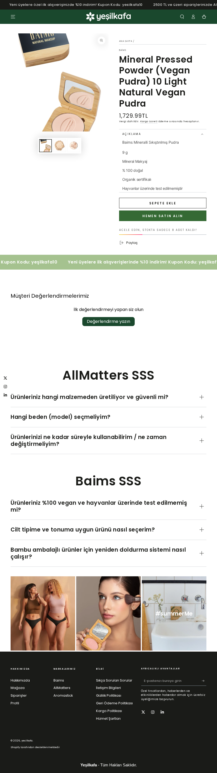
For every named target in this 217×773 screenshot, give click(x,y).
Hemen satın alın (162, 216)
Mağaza (18, 688)
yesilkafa (27, 740)
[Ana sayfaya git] (108, 16)
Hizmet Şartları (108, 718)
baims (122, 50)
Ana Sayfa (125, 41)
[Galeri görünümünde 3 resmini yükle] (73, 145)
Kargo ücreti (149, 121)
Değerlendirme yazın (108, 321)
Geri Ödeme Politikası (114, 703)
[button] (182, 16)
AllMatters (61, 688)
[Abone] (204, 681)
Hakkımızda (20, 680)
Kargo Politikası (109, 711)
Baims (58, 680)
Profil (15, 703)
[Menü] (13, 16)
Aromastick (63, 695)
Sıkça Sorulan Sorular (114, 680)
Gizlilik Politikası (108, 695)
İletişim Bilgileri (108, 688)
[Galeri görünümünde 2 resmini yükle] (59, 145)
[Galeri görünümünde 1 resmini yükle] (45, 145)
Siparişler (19, 695)
